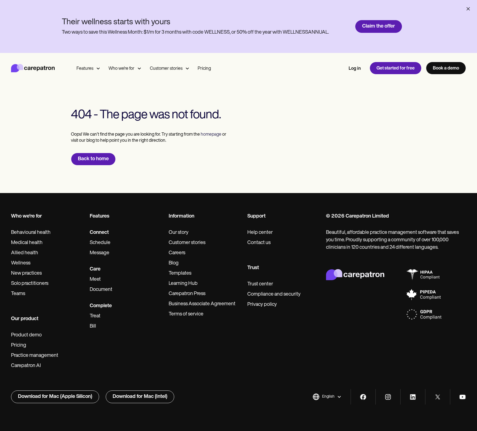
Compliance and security (274, 294)
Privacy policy (262, 304)
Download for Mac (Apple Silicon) (55, 396)
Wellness (20, 263)
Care (95, 269)
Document (101, 289)
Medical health (27, 242)
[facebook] (363, 396)
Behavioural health (31, 232)
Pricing (204, 68)
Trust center (260, 284)
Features (84, 68)
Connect (99, 232)
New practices (26, 273)
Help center (260, 232)
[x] (437, 396)
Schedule (100, 242)
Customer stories (166, 68)
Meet (95, 279)
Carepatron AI (26, 365)
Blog (174, 263)
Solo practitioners (29, 283)
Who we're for (121, 68)
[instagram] (388, 396)
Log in (355, 68)
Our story (179, 232)
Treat (95, 316)
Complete (101, 306)
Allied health (24, 253)
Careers (177, 253)
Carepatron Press (187, 293)
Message (99, 253)
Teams (18, 293)
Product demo (26, 335)
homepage (210, 134)
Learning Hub (183, 283)
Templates (180, 273)
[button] (327, 397)
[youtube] (462, 396)
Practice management (34, 355)
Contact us (259, 242)
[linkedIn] (412, 396)
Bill (93, 326)
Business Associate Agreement (202, 304)
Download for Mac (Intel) (140, 396)
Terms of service (186, 314)
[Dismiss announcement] (468, 8)
